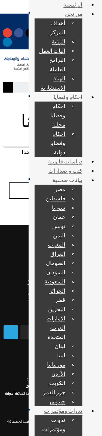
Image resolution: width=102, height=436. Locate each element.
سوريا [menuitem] (58, 207)
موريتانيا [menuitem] (56, 364)
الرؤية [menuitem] (58, 41)
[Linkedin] (7, 42)
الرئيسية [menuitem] (72, 4)
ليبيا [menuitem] (61, 355)
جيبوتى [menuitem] (57, 401)
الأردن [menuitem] (58, 373)
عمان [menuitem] (59, 216)
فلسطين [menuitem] (55, 198)
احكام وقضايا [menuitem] (68, 96)
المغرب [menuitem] (56, 244)
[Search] (8, 87)
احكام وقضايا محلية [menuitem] (57, 115)
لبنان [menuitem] (60, 345)
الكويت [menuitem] (57, 382)
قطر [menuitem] (60, 299)
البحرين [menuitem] (56, 308)
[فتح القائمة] (29, 13)
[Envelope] (7, 32)
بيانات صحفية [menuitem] (67, 179)
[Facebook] (18, 32)
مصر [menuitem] (60, 188)
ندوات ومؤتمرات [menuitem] (63, 410)
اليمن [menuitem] (59, 235)
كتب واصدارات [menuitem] (65, 170)
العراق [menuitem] (57, 253)
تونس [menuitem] (58, 225)
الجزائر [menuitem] (57, 290)
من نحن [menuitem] (73, 13)
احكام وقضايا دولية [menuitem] (57, 143)
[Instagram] (27, 332)
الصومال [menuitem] (55, 262)
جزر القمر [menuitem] (54, 392)
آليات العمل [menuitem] (52, 50)
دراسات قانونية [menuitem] (65, 161)
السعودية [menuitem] (55, 281)
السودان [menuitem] (55, 272)
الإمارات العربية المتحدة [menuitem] (56, 327)
